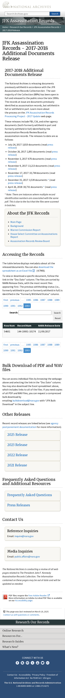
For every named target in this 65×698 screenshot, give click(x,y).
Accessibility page (23, 600)
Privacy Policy (38, 674)
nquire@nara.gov (24, 536)
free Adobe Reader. (37, 595)
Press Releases (18, 505)
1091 (12, 305)
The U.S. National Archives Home (26, 6)
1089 (56, 299)
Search (55, 13)
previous (14, 299)
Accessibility (25, 674)
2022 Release (17, 455)
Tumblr (32, 663)
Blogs (42, 663)
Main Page (15, 221)
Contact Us (12, 674)
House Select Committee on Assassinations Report (33, 235)
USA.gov (47, 678)
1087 (42, 299)
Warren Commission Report (25, 229)
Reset (58, 318)
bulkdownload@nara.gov (25, 400)
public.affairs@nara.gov (27, 556)
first (5, 299)
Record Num (24, 325)
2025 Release (17, 435)
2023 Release (17, 445)
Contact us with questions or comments (21, 614)
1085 (28, 299)
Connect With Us (32, 657)
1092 (20, 305)
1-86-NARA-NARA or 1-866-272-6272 (32, 685)
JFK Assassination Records (46, 27)
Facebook (17, 663)
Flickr (48, 663)
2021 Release (17, 465)
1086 (35, 299)
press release (15, 175)
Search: (13, 312)
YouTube (37, 663)
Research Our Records (21, 27)
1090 (5, 305)
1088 (49, 299)
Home (5, 27)
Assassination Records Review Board (30, 241)
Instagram (27, 663)
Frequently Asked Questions (29, 495)
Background (16, 225)
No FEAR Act (35, 678)
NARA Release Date (49, 325)
